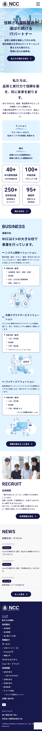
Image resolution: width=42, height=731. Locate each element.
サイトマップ (7, 711)
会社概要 (7, 632)
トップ (5, 616)
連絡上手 (7, 655)
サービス (6, 644)
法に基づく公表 (10, 636)
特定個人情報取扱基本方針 (12, 719)
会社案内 (6, 624)
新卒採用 (7, 687)
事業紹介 (6, 639)
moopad (7, 652)
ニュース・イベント (10, 663)
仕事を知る (8, 679)
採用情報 (6, 667)
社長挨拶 (7, 628)
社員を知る (8, 683)
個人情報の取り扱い (10, 715)
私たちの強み (8, 620)
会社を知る (8, 672)
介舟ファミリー (10, 648)
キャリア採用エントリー (14, 694)
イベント (6, 547)
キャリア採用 (9, 691)
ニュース (6, 581)
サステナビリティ (10, 659)
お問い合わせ (8, 698)
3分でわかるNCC (11, 675)
